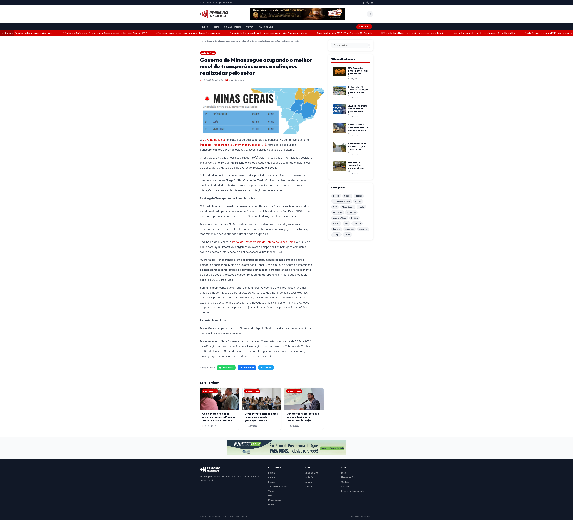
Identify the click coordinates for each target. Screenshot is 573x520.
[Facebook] (363, 2)
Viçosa (358, 201)
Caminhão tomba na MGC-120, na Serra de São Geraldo (330, 33)
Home (216, 26)
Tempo (336, 234)
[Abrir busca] (370, 14)
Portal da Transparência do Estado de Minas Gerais (263, 241)
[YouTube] (372, 2)
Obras (347, 234)
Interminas (368, 516)
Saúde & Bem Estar (341, 201)
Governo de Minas (214, 139)
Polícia (336, 196)
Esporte (336, 229)
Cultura (336, 223)
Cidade (347, 196)
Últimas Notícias (232, 26)
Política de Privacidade (352, 491)
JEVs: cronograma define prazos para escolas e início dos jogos (174, 33)
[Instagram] (367, 2)
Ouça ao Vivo (311, 473)
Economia (351, 212)
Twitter (268, 367)
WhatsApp (228, 367)
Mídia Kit (309, 477)
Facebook (249, 367)
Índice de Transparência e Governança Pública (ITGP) (233, 144)
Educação (337, 212)
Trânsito (357, 223)
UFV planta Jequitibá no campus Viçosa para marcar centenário (399, 33)
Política (354, 218)
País (346, 223)
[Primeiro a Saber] (214, 14)
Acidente (363, 229)
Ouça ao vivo (266, 26)
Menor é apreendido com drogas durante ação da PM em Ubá (471, 33)
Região (359, 196)
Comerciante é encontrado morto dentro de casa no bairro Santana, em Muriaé (255, 33)
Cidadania (349, 229)
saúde (361, 207)
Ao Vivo (365, 27)
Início (202, 41)
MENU (205, 26)
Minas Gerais (347, 207)
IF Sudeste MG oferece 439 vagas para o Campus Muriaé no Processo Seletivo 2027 (91, 33)
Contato (250, 26)
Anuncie (309, 486)
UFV (335, 207)
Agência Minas (208, 53)
